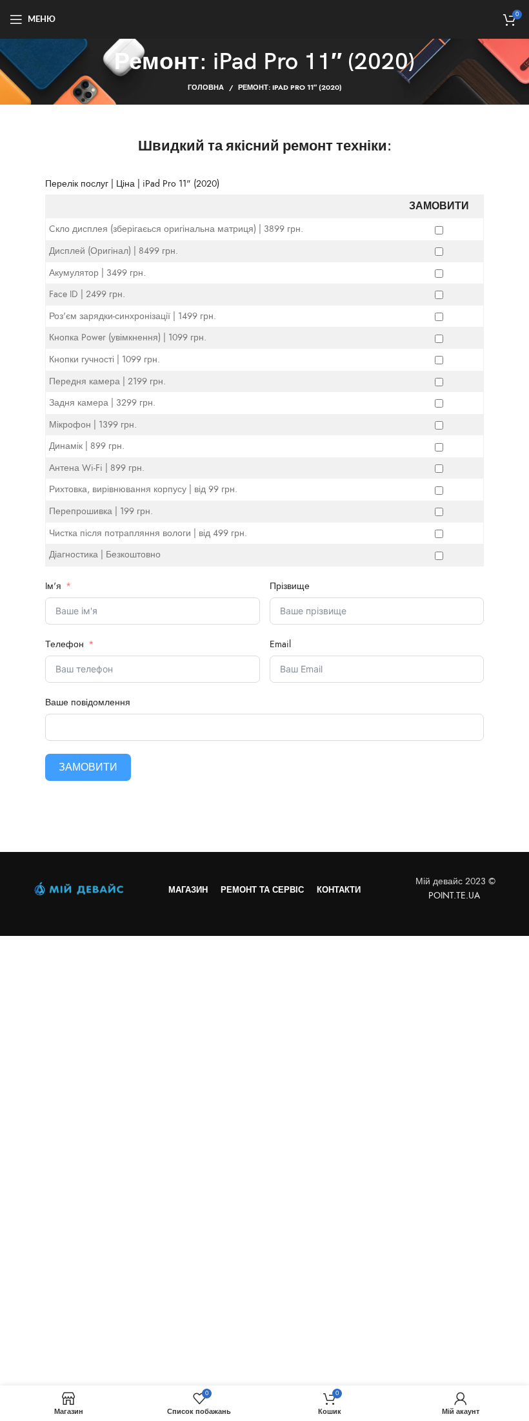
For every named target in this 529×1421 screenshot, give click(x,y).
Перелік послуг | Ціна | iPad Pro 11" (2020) (132, 184)
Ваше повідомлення (87, 702)
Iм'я (54, 586)
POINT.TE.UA (455, 895)
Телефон (64, 644)
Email (280, 644)
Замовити (88, 767)
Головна (206, 87)
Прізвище (290, 586)
